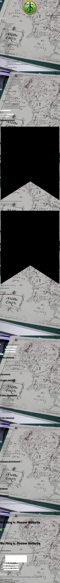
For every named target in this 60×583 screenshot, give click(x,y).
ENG (3, 101)
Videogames (7, 89)
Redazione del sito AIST (9, 23)
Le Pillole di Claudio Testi (9, 53)
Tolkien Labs (7, 50)
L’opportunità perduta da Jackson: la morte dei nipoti (17, 64)
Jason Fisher (4, 474)
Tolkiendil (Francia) (6, 410)
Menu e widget (2, 18)
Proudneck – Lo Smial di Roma (8, 403)
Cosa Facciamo (5, 28)
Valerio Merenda (8, 364)
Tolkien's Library (5, 454)
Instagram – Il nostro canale (7, 388)
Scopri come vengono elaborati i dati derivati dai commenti (30, 576)
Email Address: (3, 346)
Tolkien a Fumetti (8, 86)
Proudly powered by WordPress (9, 582)
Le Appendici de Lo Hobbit (14, 77)
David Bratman (5, 468)
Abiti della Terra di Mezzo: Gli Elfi (13, 83)
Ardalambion (4, 421)
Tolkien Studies (5, 453)
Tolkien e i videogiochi (11, 91)
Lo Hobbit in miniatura (11, 98)
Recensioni (7, 52)
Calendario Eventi (5, 100)
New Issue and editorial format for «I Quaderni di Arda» (15, 106)
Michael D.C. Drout (5, 480)
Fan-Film (8, 70)
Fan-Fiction (9, 73)
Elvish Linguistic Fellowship (7, 429)
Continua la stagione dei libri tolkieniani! (18, 364)
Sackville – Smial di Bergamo (7, 405)
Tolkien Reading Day (8, 34)
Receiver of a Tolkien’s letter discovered (12, 107)
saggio (1, 547)
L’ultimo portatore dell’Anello (14, 80)
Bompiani (4, 424)
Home (3, 20)
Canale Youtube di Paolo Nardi (8, 426)
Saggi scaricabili (8, 47)
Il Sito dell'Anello (5, 432)
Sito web (1, 569)
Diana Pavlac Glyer (5, 469)
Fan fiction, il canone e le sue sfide (16, 76)
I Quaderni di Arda (5, 40)
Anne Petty (4, 465)
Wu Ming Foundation (6, 456)
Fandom (6, 65)
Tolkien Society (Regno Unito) (8, 409)
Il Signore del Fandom (11, 85)
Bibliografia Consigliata (6, 46)
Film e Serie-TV (8, 59)
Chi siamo (4, 22)
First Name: (2, 349)
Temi (3, 58)
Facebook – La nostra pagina (8, 386)
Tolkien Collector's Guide (7, 444)
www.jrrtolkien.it (3, 499)
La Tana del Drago (5, 38)
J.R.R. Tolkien (5, 41)
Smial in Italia (9, 68)
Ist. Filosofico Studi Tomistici (8, 400)
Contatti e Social (8, 25)
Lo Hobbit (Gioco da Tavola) (12, 97)
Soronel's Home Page (6, 441)
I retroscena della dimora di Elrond (15, 79)
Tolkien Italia (4, 448)
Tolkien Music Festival (6, 451)
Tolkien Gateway (5, 447)
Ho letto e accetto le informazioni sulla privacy (10, 344)
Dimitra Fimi (4, 471)
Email (1, 567)
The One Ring (9, 95)
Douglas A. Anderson (6, 472)
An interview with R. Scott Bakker (11, 104)
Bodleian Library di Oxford (7, 423)
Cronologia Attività (8, 37)
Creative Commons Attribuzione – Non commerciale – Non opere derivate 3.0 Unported (39, 514)
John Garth (4, 477)
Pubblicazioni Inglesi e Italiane (10, 44)
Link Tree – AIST (5, 389)
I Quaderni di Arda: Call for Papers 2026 (12, 103)
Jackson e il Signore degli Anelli (13, 61)
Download (2, 528)
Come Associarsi (8, 26)
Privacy (1, 582)
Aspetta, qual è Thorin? (11, 62)
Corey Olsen (4, 466)
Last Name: (2, 351)
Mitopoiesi (7, 31)
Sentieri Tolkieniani (6, 406)
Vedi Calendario (3, 291)
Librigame (7, 92)
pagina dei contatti (37, 516)
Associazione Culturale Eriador (8, 398)
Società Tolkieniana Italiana (7, 407)
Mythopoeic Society (6, 402)
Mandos (3, 435)
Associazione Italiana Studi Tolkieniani (52, 15)
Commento (2, 562)
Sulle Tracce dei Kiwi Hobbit (14, 71)
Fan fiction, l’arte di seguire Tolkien (16, 74)
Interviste (6, 55)
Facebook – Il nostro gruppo (7, 385)
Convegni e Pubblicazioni (9, 49)
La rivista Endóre (5, 433)
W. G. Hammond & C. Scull (7, 483)
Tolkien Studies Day (8, 32)
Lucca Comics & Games (9, 35)
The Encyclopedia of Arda (7, 442)
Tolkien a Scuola (8, 56)
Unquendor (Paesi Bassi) (7, 412)
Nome (1, 564)
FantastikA (7, 29)
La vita (6, 43)
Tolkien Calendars (8, 88)
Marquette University (6, 438)
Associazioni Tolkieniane (12, 67)
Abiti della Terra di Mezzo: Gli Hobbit (14, 82)
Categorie (2, 112)
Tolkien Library (5, 450)
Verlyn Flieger (4, 481)
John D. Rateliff (5, 475)
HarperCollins (5, 430)
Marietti (3, 436)
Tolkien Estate (5, 445)
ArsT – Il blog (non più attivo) (7, 383)
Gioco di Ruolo (7, 94)
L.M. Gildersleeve (5, 478)
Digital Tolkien (5, 427)
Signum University (5, 439)
